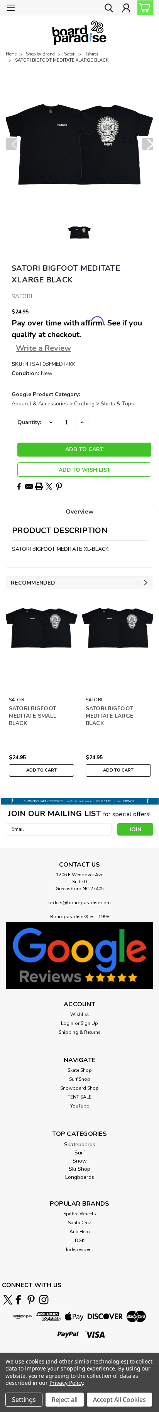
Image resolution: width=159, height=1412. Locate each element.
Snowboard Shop (79, 1088)
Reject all (65, 1399)
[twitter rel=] (8, 1300)
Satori (70, 54)
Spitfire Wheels (79, 1214)
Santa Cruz (79, 1223)
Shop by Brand (40, 54)
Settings (24, 1399)
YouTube (79, 1106)
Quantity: (29, 422)
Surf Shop (79, 1079)
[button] (79, 955)
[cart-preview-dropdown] (143, 7)
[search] (109, 9)
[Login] (126, 9)
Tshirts (91, 54)
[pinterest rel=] (31, 1300)
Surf (79, 1152)
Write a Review (43, 348)
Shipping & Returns (80, 1032)
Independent (79, 1249)
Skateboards (79, 1144)
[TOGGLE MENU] (10, 9)
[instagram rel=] (44, 1300)
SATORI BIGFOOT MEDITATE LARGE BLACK (110, 716)
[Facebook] (19, 486)
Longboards (79, 1177)
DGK (80, 1240)
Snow (80, 1161)
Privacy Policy (66, 1382)
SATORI (17, 700)
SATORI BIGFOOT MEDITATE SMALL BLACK (33, 716)
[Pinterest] (59, 486)
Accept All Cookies (119, 1399)
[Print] (39, 486)
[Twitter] (49, 486)
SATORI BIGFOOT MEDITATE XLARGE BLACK (61, 60)
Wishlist (79, 1014)
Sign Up (89, 1023)
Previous (11, 144)
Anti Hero (79, 1232)
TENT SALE (79, 1097)
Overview (80, 511)
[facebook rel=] (18, 1300)
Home (11, 54)
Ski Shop (79, 1169)
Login (67, 1023)
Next (147, 144)
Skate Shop (80, 1070)
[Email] (29, 486)
